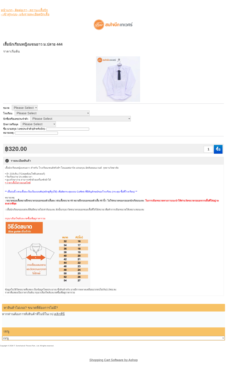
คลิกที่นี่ (59, 314)
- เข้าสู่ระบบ (9, 14)
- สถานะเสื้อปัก (38, 10)
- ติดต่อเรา (20, 10)
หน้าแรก (7, 10)
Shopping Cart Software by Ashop (113, 360)
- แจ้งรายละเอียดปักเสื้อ (33, 14)
